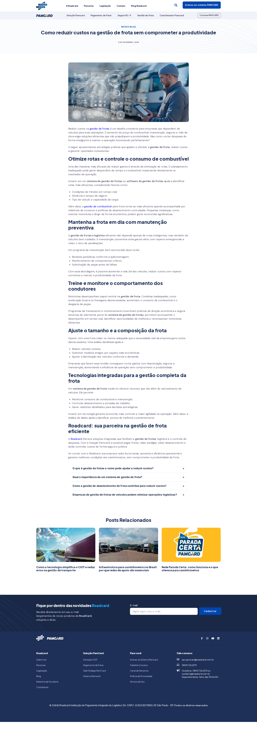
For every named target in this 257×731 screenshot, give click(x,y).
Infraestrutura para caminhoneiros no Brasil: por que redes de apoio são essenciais (128, 568)
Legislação (105, 5)
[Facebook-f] (201, 638)
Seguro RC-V (124, 15)
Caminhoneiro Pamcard (172, 15)
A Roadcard (72, 5)
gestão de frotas (99, 128)
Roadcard (76, 439)
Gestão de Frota (145, 15)
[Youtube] (212, 638)
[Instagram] (207, 638)
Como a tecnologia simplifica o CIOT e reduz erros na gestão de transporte (65, 568)
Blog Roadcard (138, 5)
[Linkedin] (218, 638)
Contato (121, 5)
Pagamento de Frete (101, 15)
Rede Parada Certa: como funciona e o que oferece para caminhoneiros (190, 568)
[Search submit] (176, 5)
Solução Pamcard (75, 15)
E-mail (134, 605)
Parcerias (89, 5)
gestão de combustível (98, 206)
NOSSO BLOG (128, 26)
